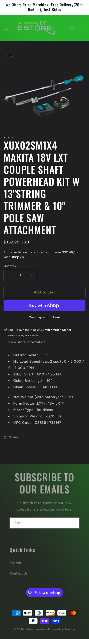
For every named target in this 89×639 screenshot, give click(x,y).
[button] (6, 28)
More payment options (45, 317)
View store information (26, 342)
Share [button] (14, 437)
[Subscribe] (74, 523)
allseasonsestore (37, 629)
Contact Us (18, 573)
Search (15, 563)
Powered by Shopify (61, 629)
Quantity (10, 266)
